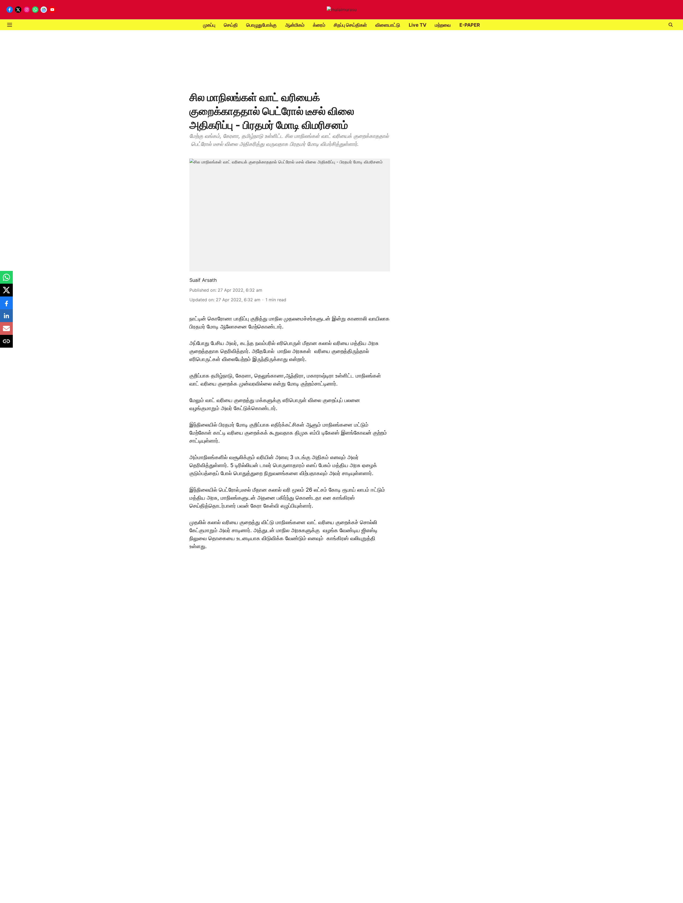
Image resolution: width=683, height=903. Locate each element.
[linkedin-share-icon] (6, 318)
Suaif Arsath (203, 280)
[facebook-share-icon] (6, 305)
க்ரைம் (319, 25)
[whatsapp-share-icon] (6, 280)
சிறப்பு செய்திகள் (350, 25)
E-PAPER (469, 25)
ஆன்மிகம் (294, 25)
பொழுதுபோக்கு (261, 25)
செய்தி (231, 25)
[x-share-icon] (6, 292)
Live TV (417, 25)
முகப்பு (209, 25)
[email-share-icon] (6, 331)
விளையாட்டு (387, 25)
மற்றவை (443, 25)
